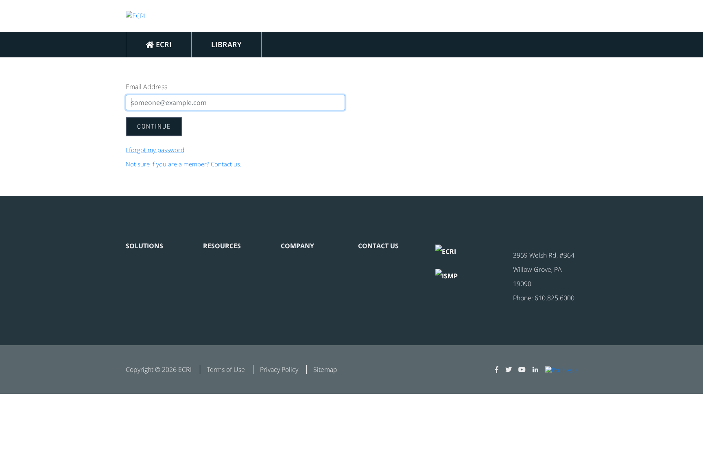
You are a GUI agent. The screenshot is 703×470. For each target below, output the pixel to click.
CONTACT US (378, 245)
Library (226, 44)
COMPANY (297, 245)
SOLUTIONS (144, 245)
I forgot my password (155, 150)
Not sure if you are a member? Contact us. (184, 164)
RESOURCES (222, 245)
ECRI (163, 44)
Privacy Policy (279, 369)
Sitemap (325, 369)
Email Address (146, 86)
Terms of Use (226, 369)
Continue (154, 126)
